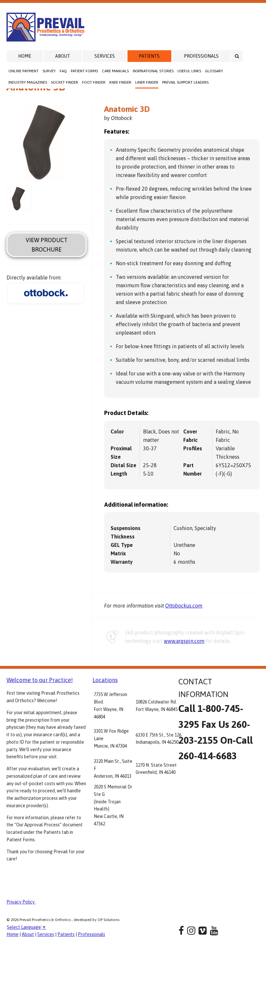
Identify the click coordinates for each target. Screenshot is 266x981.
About (62, 56)
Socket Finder (64, 82)
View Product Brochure (46, 245)
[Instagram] (191, 930)
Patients (149, 56)
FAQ (63, 71)
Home (24, 56)
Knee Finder (120, 82)
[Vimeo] (203, 930)
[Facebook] (181, 930)
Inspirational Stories (153, 71)
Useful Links (189, 71)
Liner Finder (146, 82)
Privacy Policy (21, 901)
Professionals (201, 56)
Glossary (214, 71)
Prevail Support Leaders (185, 82)
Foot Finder (93, 82)
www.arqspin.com (184, 641)
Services (104, 56)
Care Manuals (115, 71)
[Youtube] (214, 930)
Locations (105, 680)
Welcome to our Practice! (39, 680)
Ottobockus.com (183, 606)
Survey (49, 71)
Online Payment (23, 71)
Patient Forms (84, 71)
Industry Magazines (27, 82)
